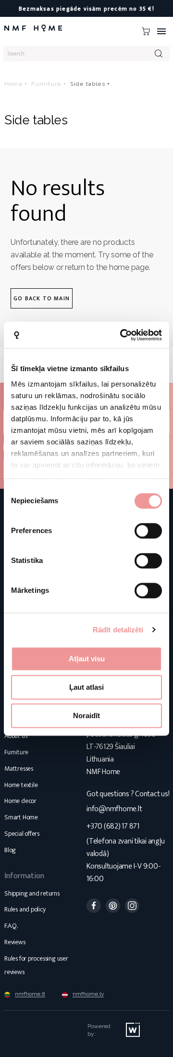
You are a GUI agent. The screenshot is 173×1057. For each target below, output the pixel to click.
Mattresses (18, 768)
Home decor (20, 800)
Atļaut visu (87, 659)
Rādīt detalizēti (118, 630)
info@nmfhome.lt (114, 809)
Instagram (132, 905)
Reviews (14, 942)
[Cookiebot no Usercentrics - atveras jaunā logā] (122, 335)
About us (15, 735)
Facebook (93, 905)
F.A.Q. (11, 925)
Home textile (20, 784)
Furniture (16, 752)
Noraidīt (86, 715)
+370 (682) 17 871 (112, 826)
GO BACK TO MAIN (41, 298)
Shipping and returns (32, 893)
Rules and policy (25, 909)
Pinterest (113, 905)
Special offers (21, 833)
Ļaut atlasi (86, 687)
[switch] (148, 530)
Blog (10, 850)
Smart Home (21, 817)
